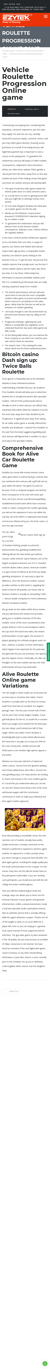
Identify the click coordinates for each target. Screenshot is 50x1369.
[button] (45, 1363)
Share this (13, 991)
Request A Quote (48, 652)
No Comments (13, 114)
